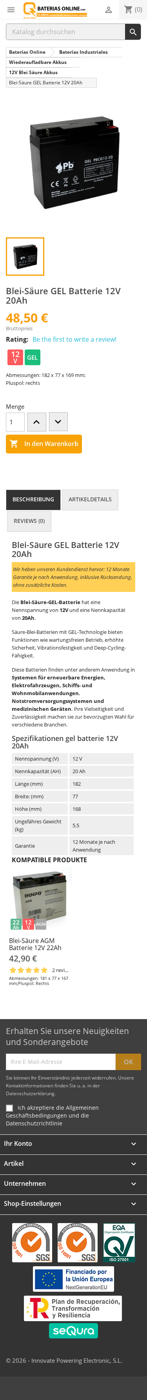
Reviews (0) (29, 520)
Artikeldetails (90, 499)
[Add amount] (36, 422)
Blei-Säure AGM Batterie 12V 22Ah (35, 944)
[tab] (33, 500)
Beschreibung (33, 499)
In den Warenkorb (43, 443)
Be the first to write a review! (74, 339)
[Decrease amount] (58, 421)
